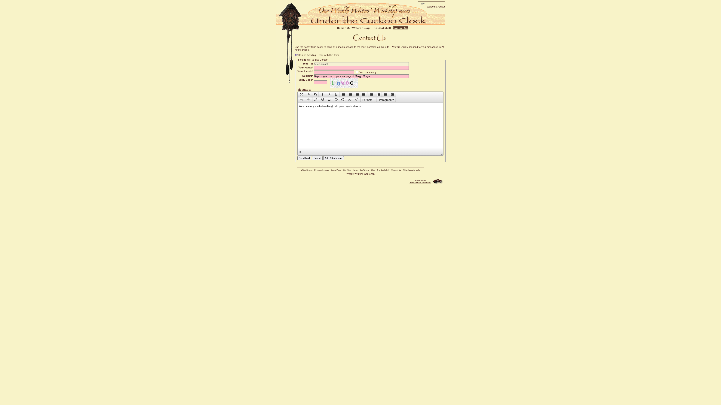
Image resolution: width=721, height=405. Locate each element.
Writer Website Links (411, 170)
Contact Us (396, 170)
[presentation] (301, 94)
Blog (373, 170)
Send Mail (304, 158)
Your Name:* (305, 67)
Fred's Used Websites (420, 183)
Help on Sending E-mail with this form (318, 55)
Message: (304, 89)
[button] (301, 94)
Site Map (347, 170)
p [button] (300, 152)
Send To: (307, 63)
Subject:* (307, 75)
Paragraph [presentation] (385, 100)
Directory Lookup (321, 170)
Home (355, 170)
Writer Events (306, 170)
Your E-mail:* (305, 71)
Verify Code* (306, 79)
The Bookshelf (383, 170)
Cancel (317, 158)
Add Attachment (333, 158)
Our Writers (364, 170)
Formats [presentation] (367, 100)
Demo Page (336, 170)
